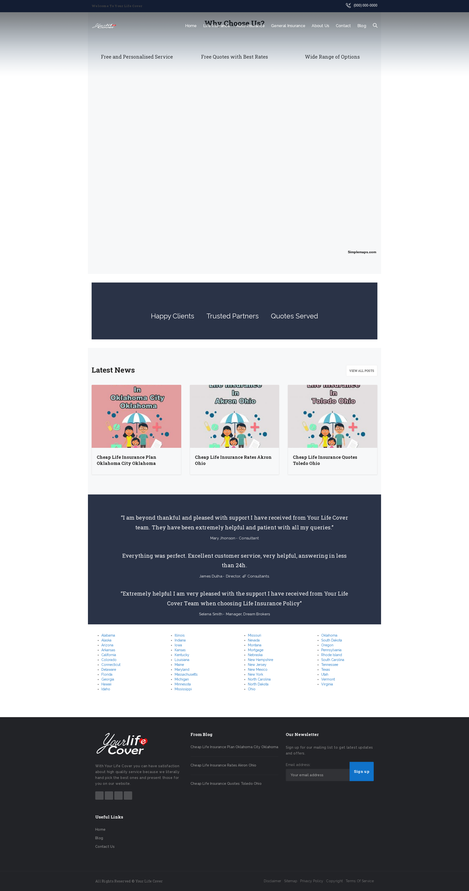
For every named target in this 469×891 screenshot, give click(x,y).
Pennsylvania (331, 650)
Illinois (180, 635)
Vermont (328, 679)
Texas (325, 669)
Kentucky (182, 655)
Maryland (182, 669)
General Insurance (288, 25)
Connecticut (110, 665)
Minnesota (183, 684)
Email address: (298, 765)
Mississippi (183, 689)
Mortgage (255, 650)
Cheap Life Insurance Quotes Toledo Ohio (325, 460)
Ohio (252, 689)
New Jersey (257, 665)
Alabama (108, 635)
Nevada (254, 640)
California (108, 655)
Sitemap (290, 881)
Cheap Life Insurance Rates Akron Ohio (233, 460)
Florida (106, 674)
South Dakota (331, 640)
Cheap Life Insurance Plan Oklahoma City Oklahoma (126, 460)
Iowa (178, 645)
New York (255, 674)
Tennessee (329, 665)
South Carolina (332, 660)
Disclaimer (272, 881)
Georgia (107, 679)
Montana (254, 645)
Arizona (107, 645)
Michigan (182, 679)
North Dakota (258, 684)
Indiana (180, 640)
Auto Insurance (250, 25)
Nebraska (255, 655)
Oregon (327, 645)
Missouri (254, 635)
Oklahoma (329, 635)
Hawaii (106, 684)
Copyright (334, 881)
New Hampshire (260, 660)
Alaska (106, 640)
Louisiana (182, 660)
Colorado (109, 660)
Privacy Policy (311, 881)
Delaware (108, 669)
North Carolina (259, 679)
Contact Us (105, 847)
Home (191, 25)
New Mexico (257, 669)
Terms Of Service (360, 881)
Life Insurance (216, 25)
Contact (343, 25)
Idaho (105, 689)
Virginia (327, 684)
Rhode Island (331, 655)
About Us (320, 25)
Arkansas (108, 650)
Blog (361, 25)
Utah (324, 674)
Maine (179, 665)
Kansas (180, 650)
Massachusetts (186, 674)
